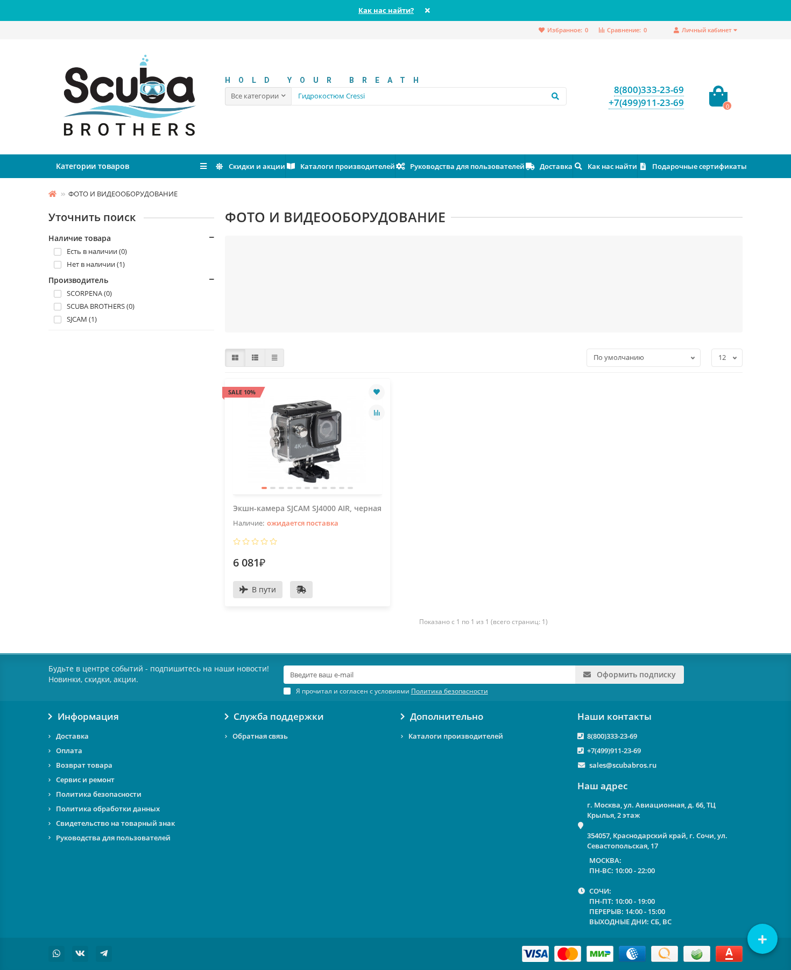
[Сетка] (235, 358)
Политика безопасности (99, 794)
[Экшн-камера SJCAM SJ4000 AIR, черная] (307, 440)
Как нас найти (612, 166)
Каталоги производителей (347, 166)
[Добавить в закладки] (377, 392)
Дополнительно (446, 716)
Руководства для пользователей (467, 166)
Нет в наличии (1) (96, 264)
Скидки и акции (257, 166)
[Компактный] (274, 358)
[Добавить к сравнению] (377, 413)
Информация (88, 716)
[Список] (255, 358)
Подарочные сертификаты (699, 166)
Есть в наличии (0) (97, 251)
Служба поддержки (279, 716)
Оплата (69, 750)
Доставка (556, 166)
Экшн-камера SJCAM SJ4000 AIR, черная (307, 508)
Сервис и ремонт (85, 779)
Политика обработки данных (108, 808)
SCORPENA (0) (89, 293)
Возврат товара (84, 765)
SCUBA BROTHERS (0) (101, 306)
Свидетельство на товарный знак (115, 823)
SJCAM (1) (82, 319)
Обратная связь (260, 736)
